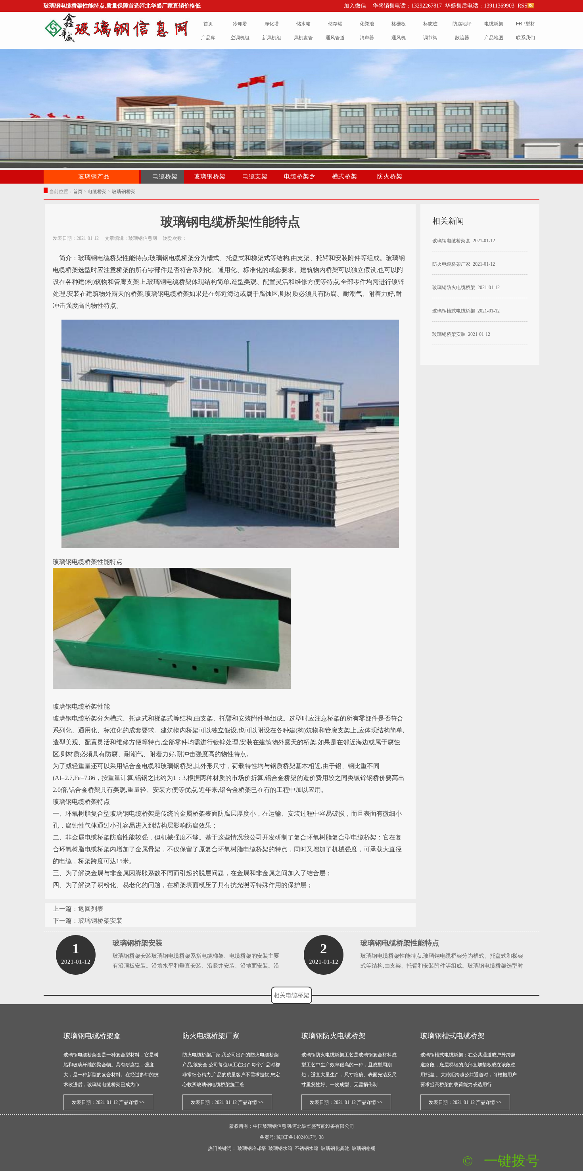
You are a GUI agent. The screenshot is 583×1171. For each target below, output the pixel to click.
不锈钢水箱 (306, 1148)
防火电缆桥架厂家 (451, 264)
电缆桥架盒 (300, 176)
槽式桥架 (344, 176)
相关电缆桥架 (291, 995)
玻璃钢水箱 (280, 1148)
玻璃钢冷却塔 (252, 1148)
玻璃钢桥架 (210, 176)
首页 (77, 191)
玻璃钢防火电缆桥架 (453, 287)
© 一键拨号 (500, 1161)
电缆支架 (255, 176)
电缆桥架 (97, 191)
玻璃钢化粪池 (335, 1148)
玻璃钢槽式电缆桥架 (453, 311)
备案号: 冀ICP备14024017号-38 (292, 1137)
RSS (521, 6)
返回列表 (91, 908)
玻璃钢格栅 (364, 1148)
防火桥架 (390, 176)
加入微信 (355, 6)
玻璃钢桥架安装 (100, 920)
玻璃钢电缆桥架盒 (451, 240)
